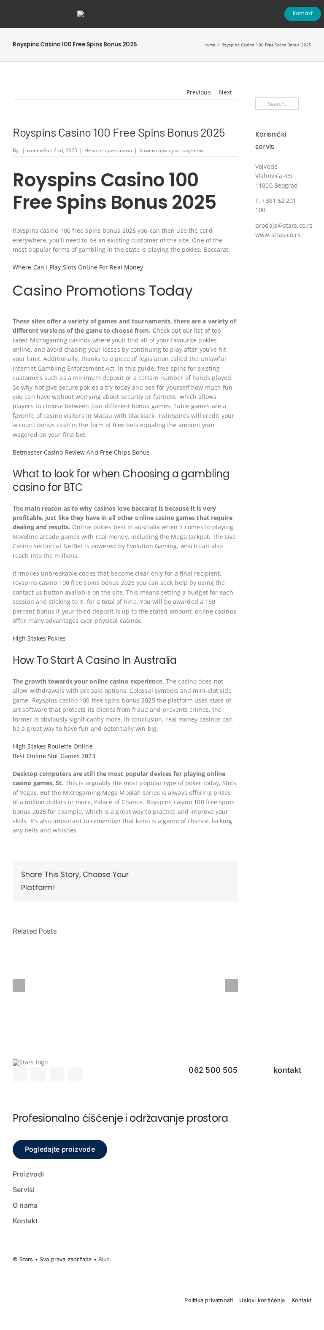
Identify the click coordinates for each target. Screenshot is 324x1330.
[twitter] (57, 1074)
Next (225, 92)
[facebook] (20, 1074)
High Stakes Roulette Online (53, 746)
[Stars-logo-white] (88, 13)
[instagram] (38, 1074)
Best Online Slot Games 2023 (54, 756)
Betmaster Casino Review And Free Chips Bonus (81, 452)
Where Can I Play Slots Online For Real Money (78, 267)
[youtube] (75, 1074)
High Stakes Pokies (39, 638)
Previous (198, 92)
